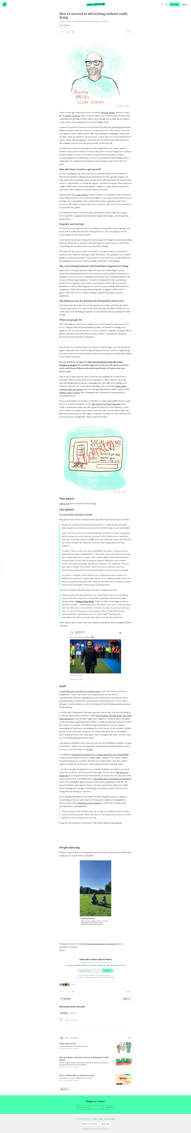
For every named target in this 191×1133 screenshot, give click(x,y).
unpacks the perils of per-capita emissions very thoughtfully (100, 754)
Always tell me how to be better (101, 944)
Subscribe (174, 4)
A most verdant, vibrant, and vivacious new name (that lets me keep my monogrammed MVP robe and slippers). (83, 1064)
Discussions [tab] (74, 1038)
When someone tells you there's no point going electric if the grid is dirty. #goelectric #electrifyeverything (94, 922)
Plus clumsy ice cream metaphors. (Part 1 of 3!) (75, 1078)
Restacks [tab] (72, 1013)
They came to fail (67, 1043)
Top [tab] (61, 1038)
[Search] (162, 4)
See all (63, 1089)
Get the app (105, 1124)
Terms (101, 1119)
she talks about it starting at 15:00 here (112, 778)
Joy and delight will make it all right (76, 514)
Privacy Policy (111, 977)
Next (125, 999)
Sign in (184, 4)
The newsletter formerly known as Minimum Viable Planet (84, 1058)
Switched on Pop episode (89, 803)
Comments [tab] (64, 1013)
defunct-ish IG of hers (69, 392)
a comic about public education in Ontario (73, 1046)
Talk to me (64, 503)
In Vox (90, 749)
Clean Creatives (72, 115)
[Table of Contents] (2, 566)
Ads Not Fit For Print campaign (106, 404)
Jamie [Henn (82, 194)
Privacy (95, 1119)
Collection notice (109, 1119)
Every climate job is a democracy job (76, 1075)
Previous (67, 999)
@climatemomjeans (88, 918)
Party (91, 601)
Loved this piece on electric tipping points (80, 691)
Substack (86, 1129)
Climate (79, 601)
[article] (95, 1047)
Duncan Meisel (108, 112)
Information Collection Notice (95, 977)
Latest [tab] (67, 1038)
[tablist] (67, 1013)
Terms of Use (105, 975)
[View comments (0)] (68, 32)
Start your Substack (90, 1124)
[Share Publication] (167, 4)
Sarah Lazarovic (64, 25)
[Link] (56, 169)
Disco (86, 601)
